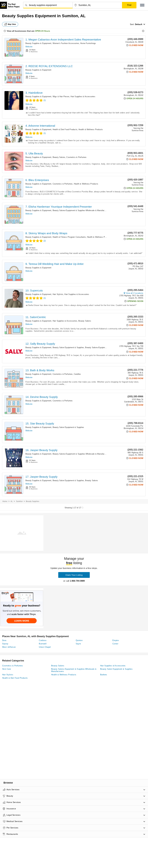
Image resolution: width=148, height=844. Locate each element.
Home (4, 501)
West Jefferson (9, 647)
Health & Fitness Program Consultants (69, 237)
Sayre (78, 644)
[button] (142, 5)
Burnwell (42, 644)
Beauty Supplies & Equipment (38, 43)
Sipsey (5, 644)
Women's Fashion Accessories (66, 43)
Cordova (42, 640)
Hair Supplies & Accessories (83, 96)
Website (28, 47)
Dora (4, 640)
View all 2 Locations (134, 293)
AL (12, 501)
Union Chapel (45, 647)
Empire (115, 640)
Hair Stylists (58, 294)
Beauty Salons (59, 157)
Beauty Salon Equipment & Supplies (68, 347)
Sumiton (19, 501)
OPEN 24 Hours (42, 31)
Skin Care (6, 669)
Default (138, 24)
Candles (77, 374)
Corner (115, 644)
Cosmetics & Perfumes (76, 157)
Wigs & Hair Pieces (61, 96)
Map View (12, 24)
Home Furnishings (88, 43)
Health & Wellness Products (90, 129)
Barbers (103, 675)
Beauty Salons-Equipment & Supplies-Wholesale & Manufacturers (81, 210)
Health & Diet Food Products (65, 129)
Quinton (79, 640)
